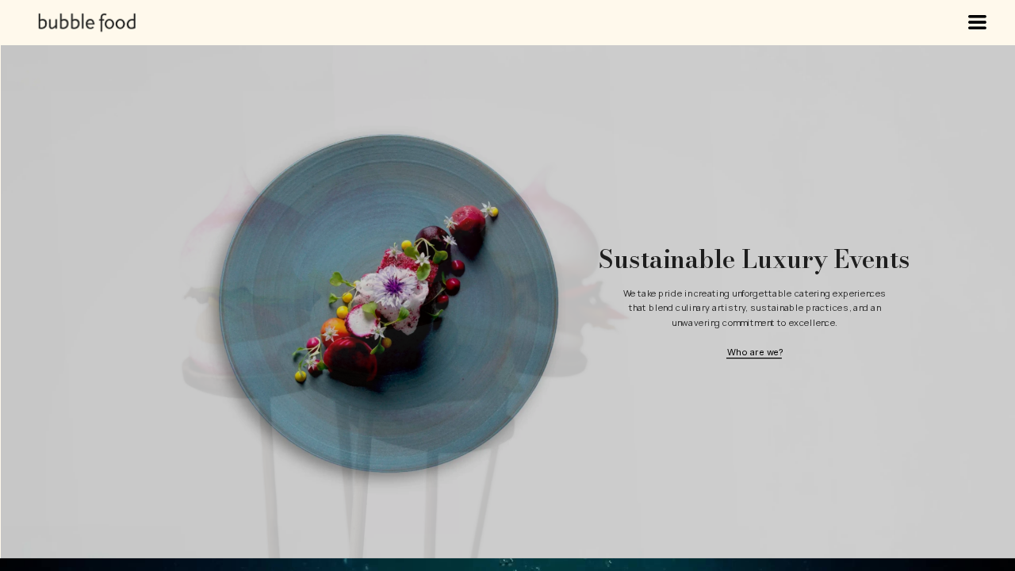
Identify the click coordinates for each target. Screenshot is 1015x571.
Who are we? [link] (755, 352)
